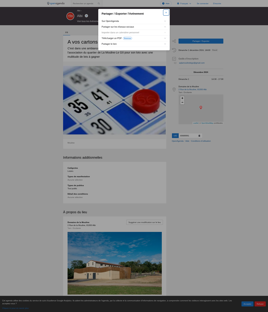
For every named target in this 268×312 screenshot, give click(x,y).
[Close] (166, 12)
